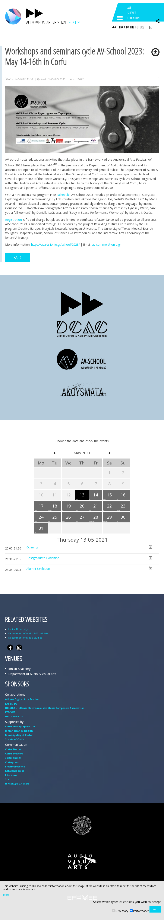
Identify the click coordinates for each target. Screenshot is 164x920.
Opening (32, 547)
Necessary (122, 911)
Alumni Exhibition (38, 569)
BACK (17, 257)
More (6, 895)
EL (150, 27)
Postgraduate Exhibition (42, 558)
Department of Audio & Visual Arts (28, 633)
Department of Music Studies (25, 637)
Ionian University (18, 629)
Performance (141, 911)
